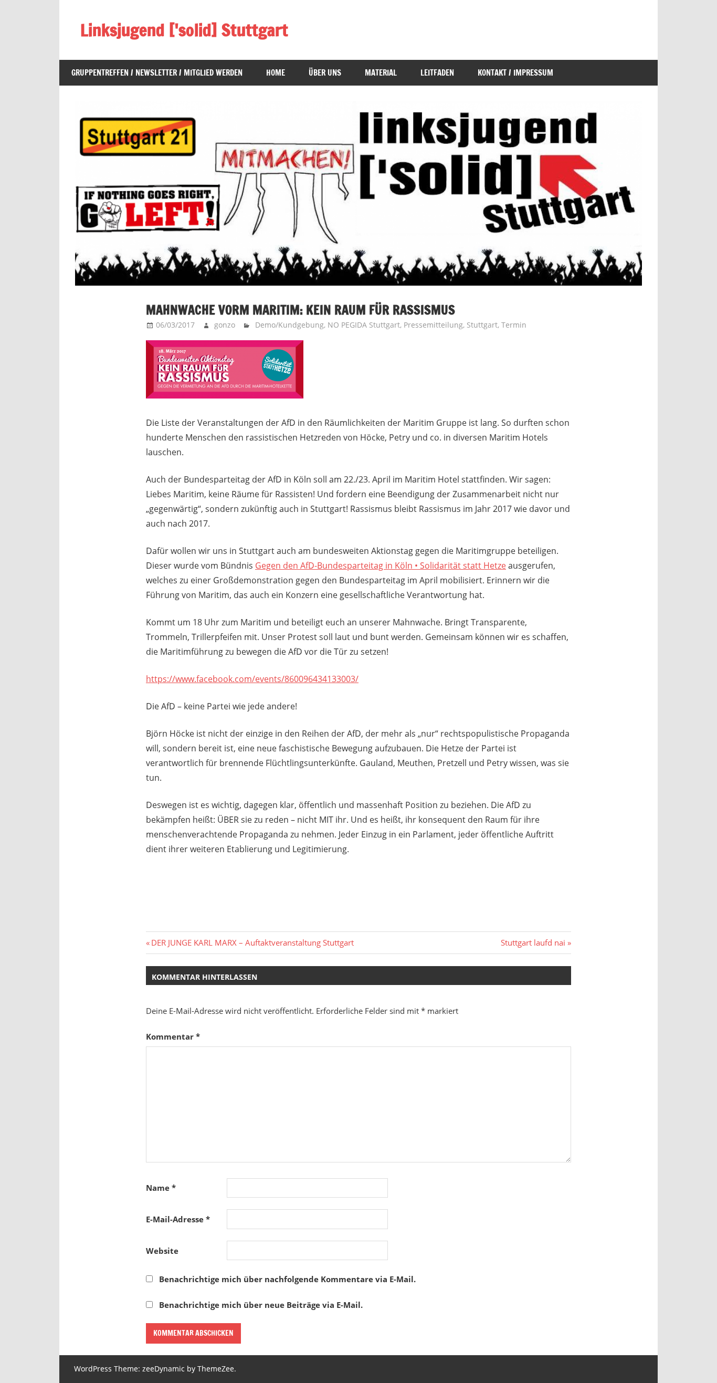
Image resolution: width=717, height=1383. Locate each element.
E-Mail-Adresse (178, 1219)
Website (162, 1250)
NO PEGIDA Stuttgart (364, 325)
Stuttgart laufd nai (533, 942)
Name (161, 1187)
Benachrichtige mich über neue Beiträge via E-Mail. (261, 1305)
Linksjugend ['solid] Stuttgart (184, 30)
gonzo (224, 325)
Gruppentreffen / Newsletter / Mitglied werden (156, 72)
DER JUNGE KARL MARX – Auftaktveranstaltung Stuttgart (252, 942)
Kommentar (173, 1036)
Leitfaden (437, 72)
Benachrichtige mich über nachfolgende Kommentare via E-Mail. (287, 1279)
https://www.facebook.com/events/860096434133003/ (252, 679)
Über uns (325, 72)
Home (275, 72)
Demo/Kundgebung (289, 325)
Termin (513, 325)
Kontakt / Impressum (515, 72)
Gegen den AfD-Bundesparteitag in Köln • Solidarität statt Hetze (380, 565)
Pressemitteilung (433, 325)
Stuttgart (482, 325)
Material (381, 72)
